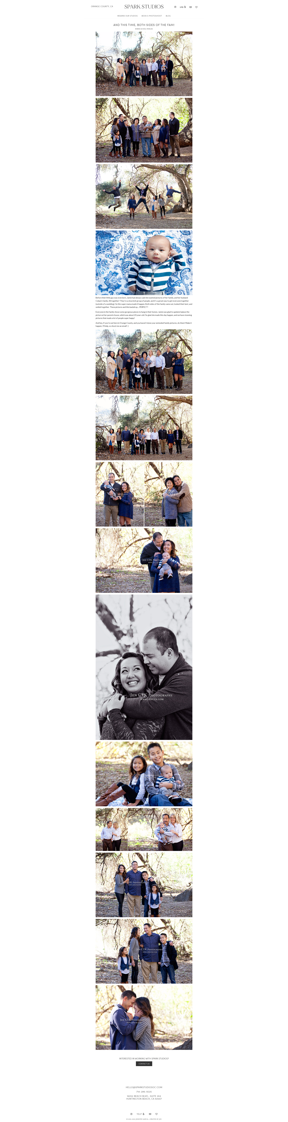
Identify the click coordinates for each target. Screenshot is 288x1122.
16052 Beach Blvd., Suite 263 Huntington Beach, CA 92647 (144, 1097)
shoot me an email (118, 326)
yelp (182, 7)
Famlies (150, 29)
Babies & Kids (140, 29)
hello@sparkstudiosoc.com (144, 1087)
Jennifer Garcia (142, 1119)
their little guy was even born (114, 298)
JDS (160, 1119)
